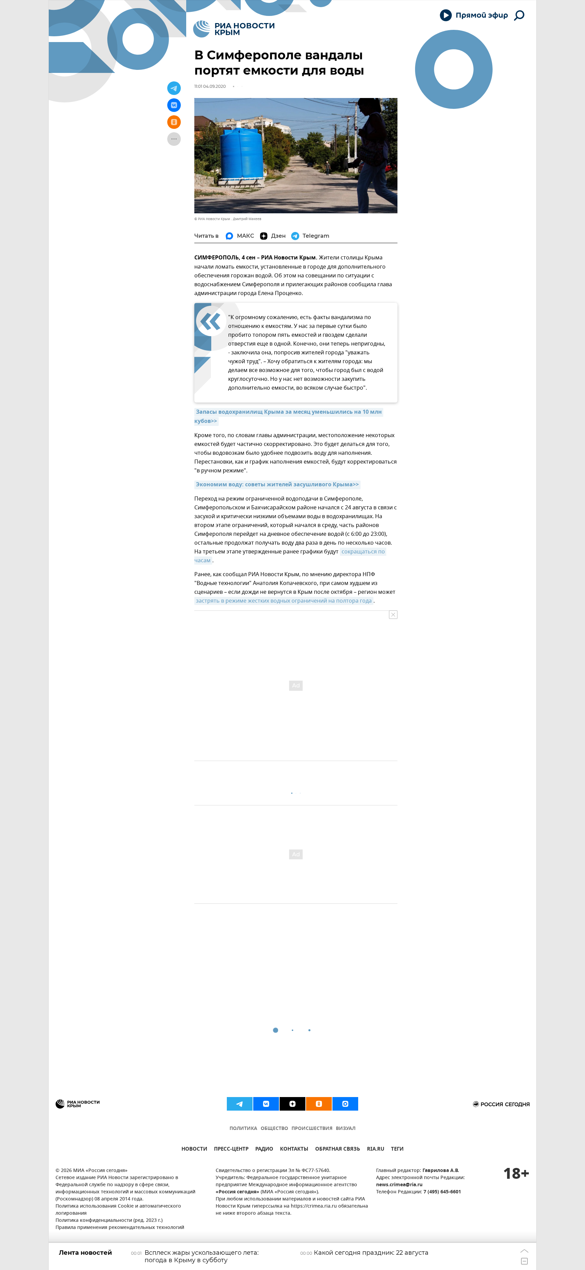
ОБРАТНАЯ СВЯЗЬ (337, 1150)
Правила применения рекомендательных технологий (120, 1228)
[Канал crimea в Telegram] (240, 1104)
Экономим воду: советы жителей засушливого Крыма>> (277, 485)
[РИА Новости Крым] (234, 29)
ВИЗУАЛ (345, 1129)
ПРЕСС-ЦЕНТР (231, 1150)
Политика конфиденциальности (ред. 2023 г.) (109, 1221)
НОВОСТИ (194, 1150)
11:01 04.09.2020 (210, 86)
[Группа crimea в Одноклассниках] (319, 1104)
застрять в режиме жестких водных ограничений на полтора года (284, 601)
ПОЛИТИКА (243, 1129)
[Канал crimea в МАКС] (345, 1104)
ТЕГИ (397, 1150)
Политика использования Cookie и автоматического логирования (118, 1210)
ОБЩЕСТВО (274, 1129)
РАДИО (264, 1150)
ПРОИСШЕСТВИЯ (311, 1129)
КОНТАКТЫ (294, 1150)
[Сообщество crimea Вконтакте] (266, 1104)
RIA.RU (375, 1150)
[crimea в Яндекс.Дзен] (292, 1104)
